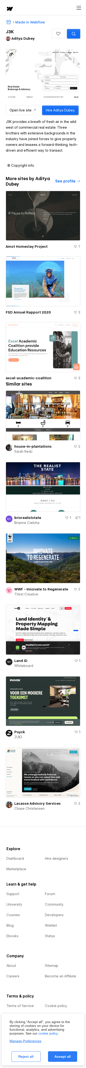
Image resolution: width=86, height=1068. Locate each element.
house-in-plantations (33, 446)
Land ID (20, 661)
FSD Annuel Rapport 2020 (28, 312)
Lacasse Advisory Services (37, 803)
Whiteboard (23, 666)
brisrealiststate (27, 518)
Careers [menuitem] (12, 976)
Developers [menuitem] (54, 915)
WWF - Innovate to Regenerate (41, 589)
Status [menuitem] (50, 936)
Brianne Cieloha (26, 523)
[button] (58, 34)
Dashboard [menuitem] (15, 858)
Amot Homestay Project (27, 246)
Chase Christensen (29, 808)
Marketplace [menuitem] (16, 869)
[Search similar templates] (73, 34)
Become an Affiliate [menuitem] (60, 976)
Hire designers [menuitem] (56, 858)
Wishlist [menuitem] (51, 925)
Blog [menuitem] (10, 925)
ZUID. (18, 737)
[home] (9, 9)
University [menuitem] (14, 904)
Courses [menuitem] (13, 915)
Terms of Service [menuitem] (20, 1006)
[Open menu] (79, 8)
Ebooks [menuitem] (12, 936)
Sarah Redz (23, 451)
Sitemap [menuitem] (51, 966)
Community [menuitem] (54, 904)
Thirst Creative (26, 594)
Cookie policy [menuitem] (56, 1006)
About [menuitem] (11, 966)
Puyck (19, 732)
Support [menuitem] (12, 894)
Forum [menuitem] (50, 894)
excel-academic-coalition (28, 378)
